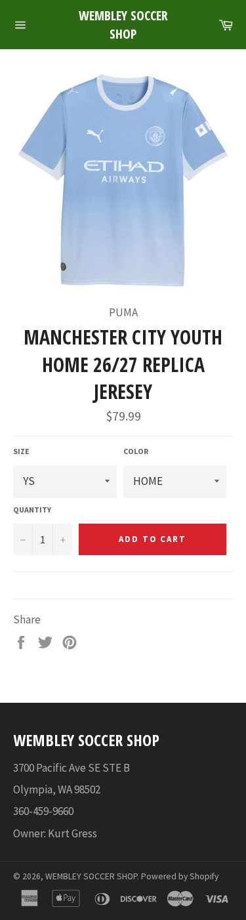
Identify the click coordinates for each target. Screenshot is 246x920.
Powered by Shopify (179, 876)
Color (135, 451)
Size (21, 451)
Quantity (32, 509)
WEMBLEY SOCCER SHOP (123, 25)
